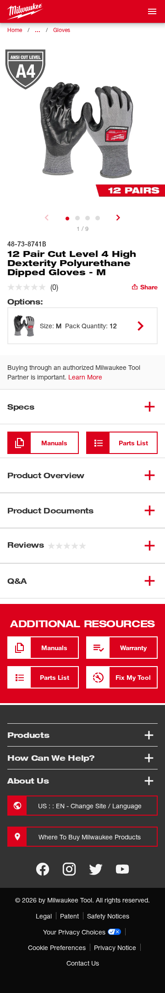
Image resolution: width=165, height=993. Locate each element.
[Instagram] (69, 869)
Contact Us (82, 963)
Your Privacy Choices (74, 932)
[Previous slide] (46, 217)
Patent (69, 916)
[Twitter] (96, 869)
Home (14, 30)
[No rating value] (28, 287)
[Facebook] (42, 869)
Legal (44, 916)
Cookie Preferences (57, 947)
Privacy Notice (115, 947)
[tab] (67, 218)
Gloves (61, 30)
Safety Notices (108, 916)
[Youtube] (122, 869)
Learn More (85, 377)
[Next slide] (118, 217)
